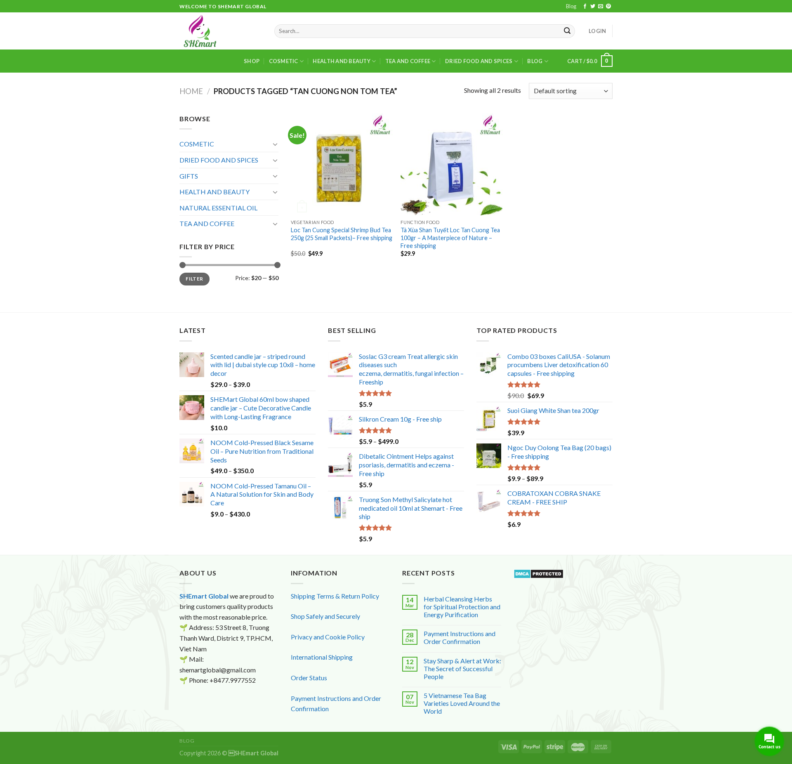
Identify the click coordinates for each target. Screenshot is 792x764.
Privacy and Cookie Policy (328, 637)
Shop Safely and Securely (325, 616)
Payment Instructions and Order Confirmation (459, 637)
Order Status (309, 677)
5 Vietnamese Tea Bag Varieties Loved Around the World (462, 703)
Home (191, 91)
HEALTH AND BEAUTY (341, 61)
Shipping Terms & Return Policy (335, 596)
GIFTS (188, 176)
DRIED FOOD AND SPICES (478, 61)
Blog (571, 6)
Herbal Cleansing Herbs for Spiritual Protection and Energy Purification (462, 606)
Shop (251, 61)
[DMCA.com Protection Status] (538, 573)
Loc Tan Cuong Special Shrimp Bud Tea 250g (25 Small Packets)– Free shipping (341, 233)
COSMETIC (283, 61)
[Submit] (568, 31)
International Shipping (322, 657)
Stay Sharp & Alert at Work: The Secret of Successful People (462, 668)
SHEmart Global (204, 596)
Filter (194, 279)
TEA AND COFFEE (408, 61)
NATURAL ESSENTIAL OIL (218, 208)
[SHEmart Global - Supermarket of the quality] (220, 31)
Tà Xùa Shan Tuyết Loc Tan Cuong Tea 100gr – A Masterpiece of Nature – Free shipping (450, 237)
